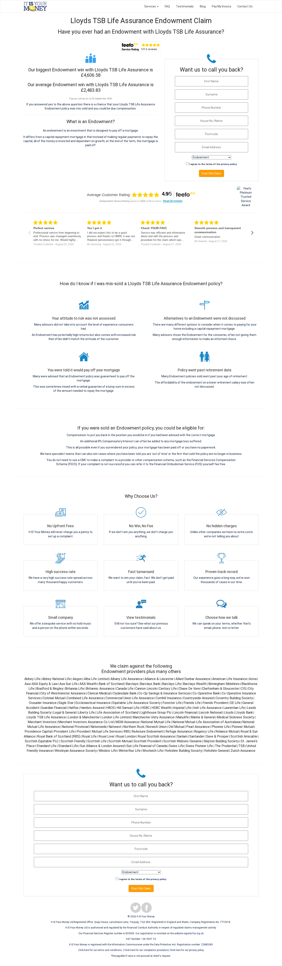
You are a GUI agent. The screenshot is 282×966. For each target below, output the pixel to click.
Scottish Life (97, 741)
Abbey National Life (56, 679)
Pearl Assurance (198, 727)
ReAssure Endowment (148, 731)
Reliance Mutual (227, 731)
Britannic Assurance (100, 689)
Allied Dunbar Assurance (192, 679)
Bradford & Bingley (49, 689)
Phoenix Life (221, 727)
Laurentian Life (234, 708)
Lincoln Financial (185, 712)
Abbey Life (32, 679)
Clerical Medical (99, 693)
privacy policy (229, 164)
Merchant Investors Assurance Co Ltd (86, 722)
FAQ (167, 6)
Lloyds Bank (244, 712)
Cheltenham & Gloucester (220, 689)
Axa (27, 684)
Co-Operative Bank (206, 693)
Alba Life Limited (96, 679)
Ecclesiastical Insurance (92, 703)
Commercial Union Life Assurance (129, 698)
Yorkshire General (216, 751)
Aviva (253, 679)
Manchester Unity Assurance (153, 717)
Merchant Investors (42, 722)
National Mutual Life (156, 722)
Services (150, 6)
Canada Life (124, 689)
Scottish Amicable (243, 736)
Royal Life (89, 736)
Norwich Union (156, 727)
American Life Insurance (229, 679)
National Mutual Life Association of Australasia (206, 722)
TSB (241, 746)
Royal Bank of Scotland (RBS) (58, 736)
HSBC (145, 708)
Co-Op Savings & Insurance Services (164, 693)
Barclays (132, 684)
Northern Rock (133, 727)
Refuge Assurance (179, 731)
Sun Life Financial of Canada (146, 746)
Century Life (168, 689)
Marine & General (203, 717)
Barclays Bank (150, 684)
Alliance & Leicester (159, 679)
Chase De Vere (189, 689)
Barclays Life (171, 684)
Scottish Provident (147, 741)
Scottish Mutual (120, 741)
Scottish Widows (175, 741)
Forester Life (172, 703)
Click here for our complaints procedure (146, 950)
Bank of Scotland (111, 684)
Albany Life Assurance (126, 679)
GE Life (235, 703)
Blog (203, 6)
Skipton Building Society (221, 741)
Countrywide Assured (198, 698)
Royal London (126, 736)
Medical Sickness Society (235, 717)
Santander (196, 736)
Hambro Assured (92, 708)
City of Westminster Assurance (63, 693)
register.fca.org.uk (194, 933)
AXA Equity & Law (45, 684)
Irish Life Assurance (207, 708)
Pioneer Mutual (243, 727)
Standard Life (46, 746)
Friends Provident (215, 703)
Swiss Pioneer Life (200, 746)
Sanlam (182, 736)
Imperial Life (182, 708)
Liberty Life (86, 712)
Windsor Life (108, 751)
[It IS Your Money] (35, 6)
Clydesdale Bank (124, 693)
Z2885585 (207, 944)
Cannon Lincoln (146, 689)
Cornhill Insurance (168, 698)
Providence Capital (38, 731)
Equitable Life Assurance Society (136, 703)
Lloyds (228, 712)
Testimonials (185, 6)
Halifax (73, 708)
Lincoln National (210, 712)
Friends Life (192, 703)
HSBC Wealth (161, 708)
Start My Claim (211, 173)
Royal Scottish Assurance (156, 736)
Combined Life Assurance (85, 698)
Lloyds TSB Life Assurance (46, 717)
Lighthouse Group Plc (156, 712)
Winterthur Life (130, 751)
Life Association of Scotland (118, 712)
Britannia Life (74, 689)
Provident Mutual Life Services (99, 731)
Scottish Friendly (73, 741)
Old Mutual (176, 727)
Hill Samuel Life (128, 708)
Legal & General (64, 712)
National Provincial (75, 727)
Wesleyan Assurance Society (76, 751)
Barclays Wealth (194, 684)
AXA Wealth (88, 684)
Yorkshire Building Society (183, 751)
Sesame (196, 741)
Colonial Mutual (54, 698)
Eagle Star (65, 703)
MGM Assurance (127, 722)
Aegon (77, 679)
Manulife (182, 717)
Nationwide (98, 727)
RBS (127, 731)
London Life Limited (116, 717)
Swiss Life (176, 746)
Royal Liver (106, 736)
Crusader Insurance (43, 703)
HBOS (110, 708)
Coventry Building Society (234, 698)
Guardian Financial (53, 708)
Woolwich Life (152, 751)
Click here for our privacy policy (187, 950)
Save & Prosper (217, 736)
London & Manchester (84, 717)
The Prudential (225, 746)
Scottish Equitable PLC (42, 741)
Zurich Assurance (243, 751)
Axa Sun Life (68, 684)
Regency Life (203, 731)
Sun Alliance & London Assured (102, 746)
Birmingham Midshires (223, 684)
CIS (243, 689)
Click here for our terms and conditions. (100, 950)
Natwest (115, 727)
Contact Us (244, 6)
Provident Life (64, 731)
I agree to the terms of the (213, 164)
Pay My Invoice (221, 6)
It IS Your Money (146, 916)
